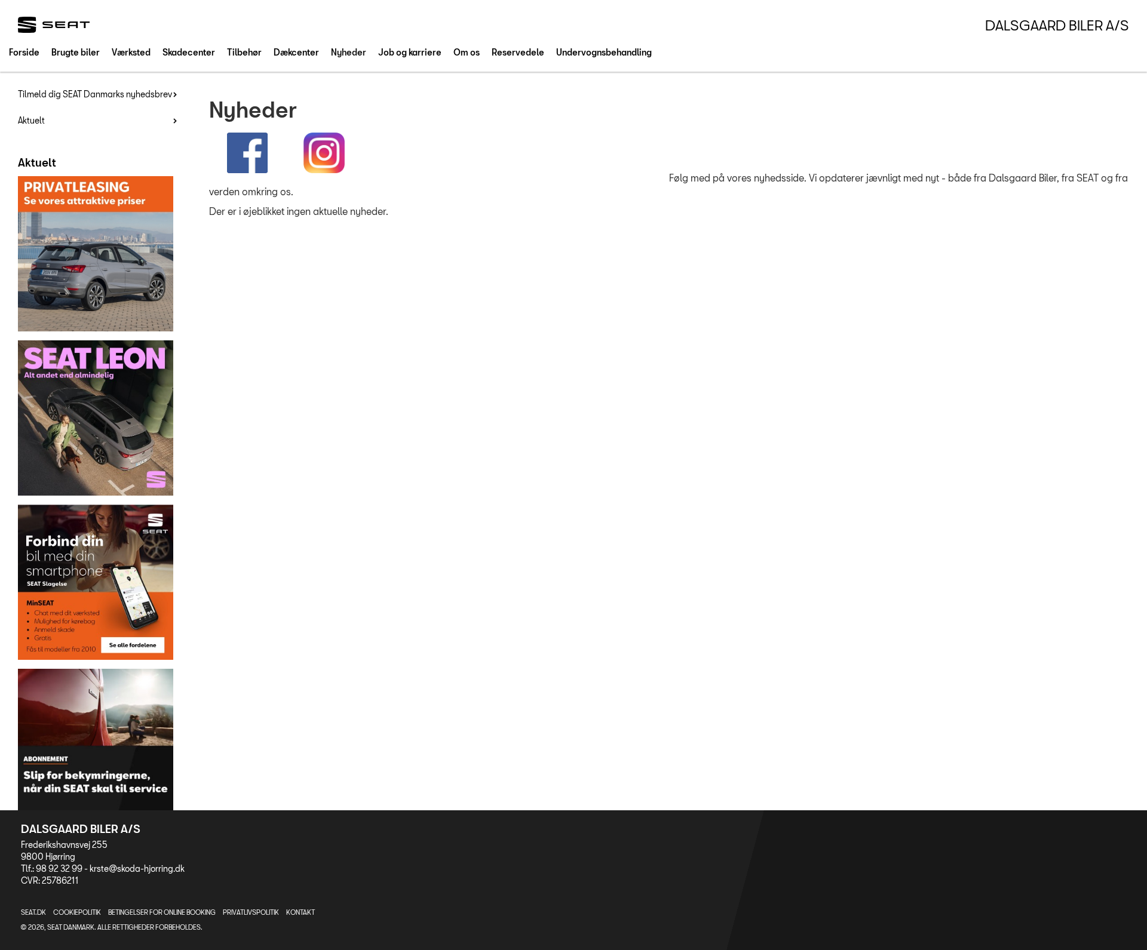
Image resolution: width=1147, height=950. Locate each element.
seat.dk (33, 912)
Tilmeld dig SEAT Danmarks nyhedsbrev (95, 94)
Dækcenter (296, 52)
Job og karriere (409, 52)
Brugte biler (75, 52)
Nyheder (348, 52)
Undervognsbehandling (604, 52)
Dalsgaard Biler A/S (1057, 25)
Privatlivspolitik (251, 912)
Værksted (131, 52)
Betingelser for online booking (162, 912)
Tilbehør (244, 52)
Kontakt (300, 912)
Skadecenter (188, 52)
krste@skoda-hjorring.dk (137, 868)
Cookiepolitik (77, 912)
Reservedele (518, 52)
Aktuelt (31, 120)
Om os (466, 52)
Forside (24, 52)
